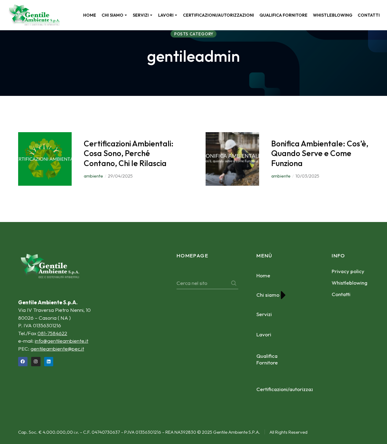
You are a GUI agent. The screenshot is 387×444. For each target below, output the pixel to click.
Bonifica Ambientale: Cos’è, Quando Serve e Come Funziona (319, 153)
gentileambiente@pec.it (57, 348)
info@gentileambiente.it (61, 341)
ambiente (93, 176)
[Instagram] (36, 361)
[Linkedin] (49, 361)
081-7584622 (52, 333)
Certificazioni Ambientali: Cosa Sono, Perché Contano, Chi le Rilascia (129, 153)
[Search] (233, 283)
